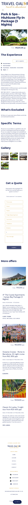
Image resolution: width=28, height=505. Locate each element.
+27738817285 (14, 494)
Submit (14, 247)
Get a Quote (20, 61)
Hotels (14, 461)
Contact (14, 467)
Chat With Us (17, 501)
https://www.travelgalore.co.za (9, 141)
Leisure (14, 457)
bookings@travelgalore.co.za (14, 491)
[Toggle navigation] (3, 10)
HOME (14, 454)
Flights (14, 464)
